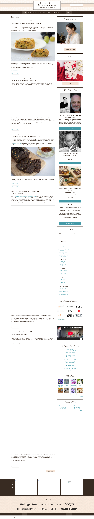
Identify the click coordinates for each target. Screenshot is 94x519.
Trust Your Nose (70, 349)
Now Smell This (63, 408)
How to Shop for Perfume (70, 355)
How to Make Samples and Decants (70, 368)
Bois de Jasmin (22, 517)
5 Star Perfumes (63, 256)
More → (81, 396)
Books (39, 12)
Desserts (25, 20)
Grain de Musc (63, 407)
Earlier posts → (50, 471)
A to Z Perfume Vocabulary (60, 386)
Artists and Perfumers (63, 264)
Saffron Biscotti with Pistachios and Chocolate (26, 23)
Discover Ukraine (63, 288)
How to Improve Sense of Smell (70, 350)
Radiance (66, 385)
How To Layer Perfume (70, 365)
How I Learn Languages (63, 246)
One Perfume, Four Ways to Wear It (70, 364)
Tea (60, 393)
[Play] (59, 339)
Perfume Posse (77, 405)
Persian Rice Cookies (63, 283)
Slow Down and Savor (70, 358)
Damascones (73, 385)
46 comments (15, 466)
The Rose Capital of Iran (63, 291)
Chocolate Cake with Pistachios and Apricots (26, 136)
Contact (69, 12)
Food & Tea (56, 12)
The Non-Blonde (77, 408)
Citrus (80, 393)
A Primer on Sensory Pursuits (44, 5)
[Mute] (78, 339)
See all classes (70, 223)
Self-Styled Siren (77, 407)
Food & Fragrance (32, 20)
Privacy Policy (34, 517)
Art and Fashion (63, 262)
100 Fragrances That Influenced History (70, 367)
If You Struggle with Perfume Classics (70, 353)
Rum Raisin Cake (17, 193)
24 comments (15, 73)
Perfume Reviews (47, 12)
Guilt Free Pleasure (63, 253)
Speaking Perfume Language (70, 361)
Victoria (21, 20)
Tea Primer (63, 282)
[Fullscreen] (81, 339)
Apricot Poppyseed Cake (19, 334)
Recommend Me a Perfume (63, 255)
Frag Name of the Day (63, 405)
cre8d (82, 517)
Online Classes (32, 12)
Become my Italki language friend (63, 248)
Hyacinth (73, 393)
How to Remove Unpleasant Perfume (70, 370)
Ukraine (63, 12)
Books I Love (63, 261)
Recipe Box (63, 279)
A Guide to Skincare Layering (63, 271)
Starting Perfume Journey (70, 352)
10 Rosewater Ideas (63, 274)
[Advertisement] (77, 262)
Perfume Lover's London (63, 294)
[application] (70, 333)
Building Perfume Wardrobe (70, 362)
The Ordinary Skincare (63, 270)
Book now (70, 128)
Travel (63, 265)
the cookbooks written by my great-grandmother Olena (25, 196)
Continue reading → (15, 70)
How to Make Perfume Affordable (70, 359)
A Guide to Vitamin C (63, 273)
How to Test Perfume (70, 356)
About (24, 12)
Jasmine (80, 385)
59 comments (15, 186)
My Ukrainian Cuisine (63, 280)
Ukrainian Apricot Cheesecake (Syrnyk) (24, 80)
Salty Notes (67, 393)
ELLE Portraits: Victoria (63, 252)
